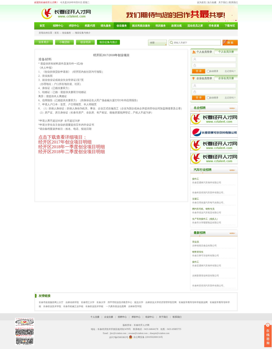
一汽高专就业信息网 (116, 306)
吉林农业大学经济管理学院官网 (161, 302)
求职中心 (136, 317)
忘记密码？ (230, 71)
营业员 (195, 242)
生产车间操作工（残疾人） (205, 219)
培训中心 (149, 317)
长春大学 (101, 302)
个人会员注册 (226, 51)
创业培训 (85, 42)
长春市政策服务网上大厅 (51, 302)
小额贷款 (64, 42)
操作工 (195, 179)
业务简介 (43, 42)
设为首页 (201, 2)
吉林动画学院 (72, 302)
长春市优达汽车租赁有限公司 (206, 212)
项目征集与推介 (82, 33)
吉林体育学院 (135, 306)
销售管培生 (197, 252)
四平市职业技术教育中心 (120, 302)
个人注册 (94, 317)
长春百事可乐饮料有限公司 (205, 255)
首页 (56, 33)
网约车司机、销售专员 (203, 209)
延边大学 (138, 302)
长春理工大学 (87, 302)
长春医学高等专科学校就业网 (193, 302)
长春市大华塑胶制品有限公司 (206, 222)
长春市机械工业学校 (73, 306)
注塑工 (195, 199)
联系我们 (233, 2)
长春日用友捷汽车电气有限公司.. (208, 202)
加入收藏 (211, 2)
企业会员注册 (226, 78)
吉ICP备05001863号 (118, 337)
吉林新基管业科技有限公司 (205, 275)
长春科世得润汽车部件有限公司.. (208, 192)
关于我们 (223, 2)
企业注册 (108, 317)
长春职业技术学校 (94, 306)
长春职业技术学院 (52, 306)
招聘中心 (122, 317)
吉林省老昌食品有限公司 (204, 245)
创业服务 (66, 33)
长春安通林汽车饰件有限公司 (206, 182)
